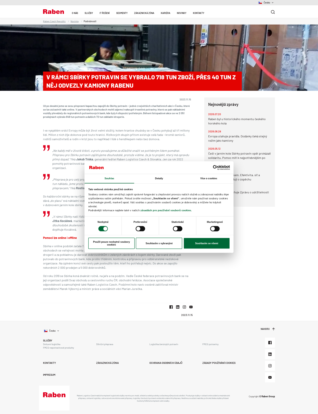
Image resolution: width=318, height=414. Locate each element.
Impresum (49, 374)
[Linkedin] (270, 354)
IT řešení (105, 13)
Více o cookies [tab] (208, 178)
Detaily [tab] (159, 178)
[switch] (140, 228)
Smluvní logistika (51, 344)
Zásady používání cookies (219, 362)
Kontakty (198, 13)
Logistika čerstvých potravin (163, 344)
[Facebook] (270, 343)
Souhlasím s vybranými (159, 243)
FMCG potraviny (210, 344)
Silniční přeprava (104, 344)
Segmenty (122, 13)
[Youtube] (270, 377)
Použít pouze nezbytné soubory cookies (111, 243)
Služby (89, 13)
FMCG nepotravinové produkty (58, 347)
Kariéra (165, 13)
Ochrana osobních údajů (165, 362)
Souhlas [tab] (109, 178)
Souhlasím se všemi (206, 243)
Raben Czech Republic (54, 21)
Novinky (181, 13)
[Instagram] (270, 366)
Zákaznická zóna (144, 13)
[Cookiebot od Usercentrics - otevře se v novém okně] (215, 167)
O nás (75, 13)
